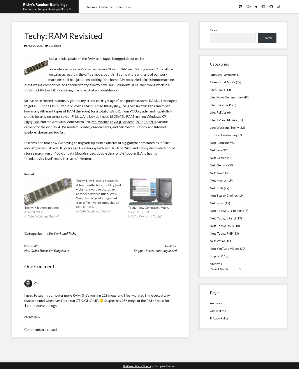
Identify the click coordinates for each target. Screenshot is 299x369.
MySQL (116, 121)
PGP (139, 121)
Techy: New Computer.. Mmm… (149, 207)
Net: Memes (218, 180)
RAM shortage (99, 58)
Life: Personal (219, 105)
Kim (36, 283)
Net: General (219, 165)
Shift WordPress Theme (137, 366)
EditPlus (150, 121)
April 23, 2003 (35, 45)
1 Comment (55, 45)
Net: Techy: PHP (221, 233)
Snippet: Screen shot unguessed (155, 250)
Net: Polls (216, 188)
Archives (91, 7)
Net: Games (218, 158)
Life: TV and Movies (223, 120)
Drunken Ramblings (223, 75)
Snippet (215, 256)
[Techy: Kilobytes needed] (48, 192)
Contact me (106, 7)
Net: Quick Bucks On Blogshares (46, 250)
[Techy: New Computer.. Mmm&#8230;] (151, 192)
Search (214, 30)
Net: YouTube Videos (224, 248)
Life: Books (217, 90)
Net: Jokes (217, 173)
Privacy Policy (123, 7)
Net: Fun (216, 150)
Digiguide (31, 121)
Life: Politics (218, 112)
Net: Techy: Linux (222, 226)
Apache (128, 121)
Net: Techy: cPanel (223, 218)
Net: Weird (217, 241)
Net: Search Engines (224, 195)
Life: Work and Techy (61, 233)
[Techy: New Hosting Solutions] (102, 196)
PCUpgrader (139, 111)
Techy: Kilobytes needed (41, 207)
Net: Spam (217, 203)
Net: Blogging (219, 142)
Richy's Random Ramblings (45, 4)
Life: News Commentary (226, 97)
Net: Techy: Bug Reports (227, 210)
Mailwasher (100, 121)
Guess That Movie (222, 82)
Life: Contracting (226, 135)
